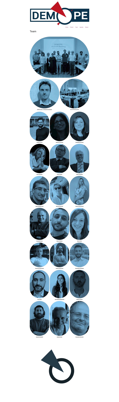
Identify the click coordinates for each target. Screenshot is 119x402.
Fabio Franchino (79, 174)
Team (76, 27)
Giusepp (38, 241)
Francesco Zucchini (79, 336)
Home (66, 27)
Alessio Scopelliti (39, 336)
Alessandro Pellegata (79, 268)
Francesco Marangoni (39, 268)
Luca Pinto (39, 299)
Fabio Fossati (59, 174)
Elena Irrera (79, 241)
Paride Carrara (39, 142)
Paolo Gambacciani (39, 206)
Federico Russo (79, 299)
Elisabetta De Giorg (79, 142)
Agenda (81, 27)
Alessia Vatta (59, 336)
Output (86, 27)
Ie (40, 241)
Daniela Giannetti (59, 206)
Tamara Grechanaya (79, 206)
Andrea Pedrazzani (59, 268)
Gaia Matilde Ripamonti (59, 299)
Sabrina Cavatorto (59, 142)
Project (71, 27)
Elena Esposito (39, 174)
